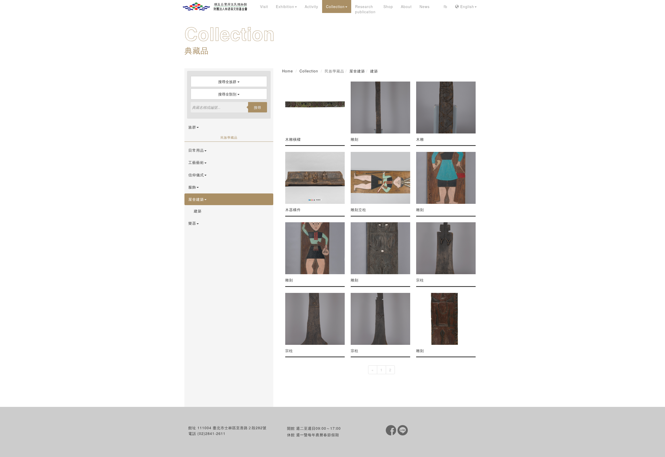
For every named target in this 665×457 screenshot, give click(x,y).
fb (445, 6)
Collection (335, 6)
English (466, 6)
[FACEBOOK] (391, 429)
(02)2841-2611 (211, 433)
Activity (311, 6)
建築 (198, 210)
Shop (388, 6)
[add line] (402, 429)
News (425, 6)
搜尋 (257, 107)
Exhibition (285, 6)
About (406, 6)
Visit (264, 6)
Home (287, 70)
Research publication (365, 9)
